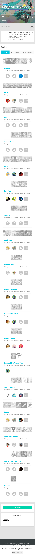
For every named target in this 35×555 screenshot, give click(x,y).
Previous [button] (4, 61)
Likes (6, 166)
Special (7, 215)
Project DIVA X (9, 338)
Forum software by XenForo (12, 543)
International (9, 142)
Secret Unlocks (9, 387)
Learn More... (20, 552)
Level (6, 93)
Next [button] (31, 61)
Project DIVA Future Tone (13, 363)
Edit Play (7, 191)
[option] (17, 61)
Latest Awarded (27, 52)
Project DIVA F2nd (11, 314)
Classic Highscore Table (13, 461)
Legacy (7, 412)
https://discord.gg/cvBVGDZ (17, 39)
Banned (7, 486)
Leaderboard (15, 52)
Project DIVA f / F (10, 289)
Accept (13, 552)
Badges (4, 20)
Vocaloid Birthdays (11, 437)
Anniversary (8, 240)
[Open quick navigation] (32, 26)
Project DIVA (9, 265)
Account (7, 68)
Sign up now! (17, 507)
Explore (5, 52)
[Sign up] (28, 17)
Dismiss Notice (32, 32)
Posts (6, 117)
